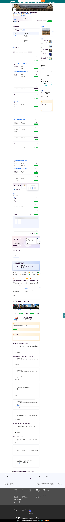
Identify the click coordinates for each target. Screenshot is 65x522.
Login (35, 263)
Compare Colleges (26, 259)
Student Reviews (32, 259)
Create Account (32, 262)
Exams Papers (37, 259)
